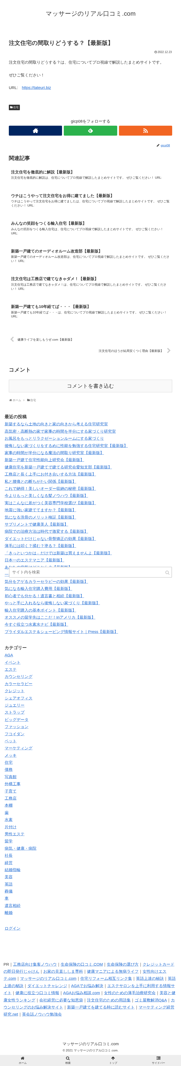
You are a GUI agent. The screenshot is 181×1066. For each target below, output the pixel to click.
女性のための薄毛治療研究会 (130, 993)
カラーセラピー (18, 684)
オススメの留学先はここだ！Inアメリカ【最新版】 (50, 617)
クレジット (15, 691)
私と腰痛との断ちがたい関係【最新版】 (40, 481)
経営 (9, 863)
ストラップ (15, 712)
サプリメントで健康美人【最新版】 (36, 524)
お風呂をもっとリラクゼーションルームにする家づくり (54, 438)
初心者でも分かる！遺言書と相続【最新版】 (44, 596)
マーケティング (18, 748)
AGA (9, 655)
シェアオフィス (18, 698)
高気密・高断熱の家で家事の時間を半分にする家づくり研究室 (60, 431)
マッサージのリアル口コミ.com (48, 978)
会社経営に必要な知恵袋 (61, 1000)
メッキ (11, 755)
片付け (11, 827)
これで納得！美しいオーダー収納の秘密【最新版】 (50, 488)
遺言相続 (13, 905)
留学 (9, 841)
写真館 (11, 777)
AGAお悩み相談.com (81, 993)
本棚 (9, 805)
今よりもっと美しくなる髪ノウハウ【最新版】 (46, 495)
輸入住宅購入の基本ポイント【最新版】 (40, 610)
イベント (13, 662)
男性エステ (15, 834)
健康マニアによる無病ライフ (113, 971)
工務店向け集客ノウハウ (35, 964)
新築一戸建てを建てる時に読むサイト (101, 1007)
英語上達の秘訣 (150, 978)
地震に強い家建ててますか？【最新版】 (40, 510)
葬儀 (9, 891)
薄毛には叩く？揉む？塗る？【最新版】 (40, 546)
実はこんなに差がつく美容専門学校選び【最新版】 (50, 503)
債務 (9, 769)
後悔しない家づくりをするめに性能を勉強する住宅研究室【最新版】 (66, 446)
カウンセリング (18, 676)
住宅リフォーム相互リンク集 (106, 978)
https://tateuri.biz (36, 87)
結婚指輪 (13, 870)
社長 (9, 855)
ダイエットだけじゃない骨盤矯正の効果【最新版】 (50, 539)
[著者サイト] (35, 131)
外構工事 (13, 784)
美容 (9, 877)
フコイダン (15, 734)
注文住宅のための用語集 (109, 1000)
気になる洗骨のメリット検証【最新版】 (40, 517)
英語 (9, 884)
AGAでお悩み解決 (87, 986)
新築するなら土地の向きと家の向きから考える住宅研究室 (56, 424)
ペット (11, 741)
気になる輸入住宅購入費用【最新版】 (38, 588)
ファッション (16, 727)
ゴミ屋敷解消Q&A (151, 1000)
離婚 (9, 912)
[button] (168, 572)
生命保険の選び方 (123, 964)
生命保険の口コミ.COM (82, 964)
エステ (11, 669)
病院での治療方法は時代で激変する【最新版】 (46, 531)
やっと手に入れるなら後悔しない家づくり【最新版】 (52, 603)
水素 (9, 820)
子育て (11, 791)
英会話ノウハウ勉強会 (42, 1014)
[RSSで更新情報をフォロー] (145, 131)
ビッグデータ (16, 719)
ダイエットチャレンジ (47, 986)
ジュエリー (15, 705)
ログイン (13, 928)
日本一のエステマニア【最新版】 (34, 560)
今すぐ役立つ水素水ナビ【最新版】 (36, 624)
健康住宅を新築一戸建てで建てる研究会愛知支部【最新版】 (58, 467)
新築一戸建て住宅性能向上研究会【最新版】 (44, 460)
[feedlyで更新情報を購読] (90, 131)
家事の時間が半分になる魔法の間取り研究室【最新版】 (54, 453)
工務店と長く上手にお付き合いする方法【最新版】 (50, 474)
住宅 (16, 107)
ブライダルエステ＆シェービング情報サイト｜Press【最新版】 (61, 632)
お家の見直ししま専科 (63, 971)
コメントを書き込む (90, 386)
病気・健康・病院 (20, 848)
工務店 (11, 798)
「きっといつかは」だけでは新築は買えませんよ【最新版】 (58, 553)
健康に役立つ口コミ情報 (37, 993)
